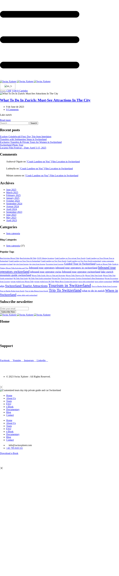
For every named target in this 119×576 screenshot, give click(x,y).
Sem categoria (13, 233)
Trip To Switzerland (65, 290)
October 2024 (13, 201)
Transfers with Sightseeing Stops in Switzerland (23, 139)
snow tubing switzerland (103, 281)
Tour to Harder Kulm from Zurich (12, 291)
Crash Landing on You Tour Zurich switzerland (84, 261)
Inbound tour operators (42, 267)
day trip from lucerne (21, 264)
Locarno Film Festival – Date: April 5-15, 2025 (23, 147)
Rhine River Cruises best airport (66, 281)
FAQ (2, 352)
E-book (3, 330)
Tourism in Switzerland (69, 285)
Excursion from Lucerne (55, 264)
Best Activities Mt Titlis (28, 258)
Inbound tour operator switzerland (81, 271)
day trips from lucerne (37, 264)
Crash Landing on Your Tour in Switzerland (24, 261)
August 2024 (12, 206)
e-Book (9, 406)
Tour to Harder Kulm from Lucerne (104, 286)
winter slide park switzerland (27, 295)
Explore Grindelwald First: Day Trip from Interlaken (25, 136)
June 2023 (11, 214)
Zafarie (21, 382)
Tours (9, 401)
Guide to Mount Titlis (104, 264)
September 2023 (14, 212)
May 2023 (11, 217)
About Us (11, 398)
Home (9, 395)
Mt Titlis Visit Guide (20, 278)
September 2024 (14, 203)
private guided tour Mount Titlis (22, 281)
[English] (7, 86)
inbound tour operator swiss (45, 271)
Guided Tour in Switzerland (79, 263)
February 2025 (13, 195)
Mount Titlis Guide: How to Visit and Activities (48, 275)
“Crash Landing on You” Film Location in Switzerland (53, 161)
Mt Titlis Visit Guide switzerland (40, 278)
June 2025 (11, 189)
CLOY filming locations (45, 258)
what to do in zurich (93, 290)
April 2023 (11, 220)
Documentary (6, 339)
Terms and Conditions (11, 355)
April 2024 (11, 209)
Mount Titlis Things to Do (75, 275)
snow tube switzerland (86, 281)
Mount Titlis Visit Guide (93, 275)
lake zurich (107, 271)
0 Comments (12, 109)
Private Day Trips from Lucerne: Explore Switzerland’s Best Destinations (78, 278)
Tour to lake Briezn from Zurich (36, 291)
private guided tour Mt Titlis (44, 281)
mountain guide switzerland (15, 275)
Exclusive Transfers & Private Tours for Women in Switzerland (31, 142)
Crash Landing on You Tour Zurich (53, 261)
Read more (5, 120)
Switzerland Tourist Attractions (26, 286)
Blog (2, 333)
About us (4, 328)
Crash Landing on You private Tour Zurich (70, 258)
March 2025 (12, 192)
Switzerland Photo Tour (11, 145)
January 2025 (12, 198)
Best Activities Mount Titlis (9, 258)
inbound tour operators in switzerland (76, 267)
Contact (4, 336)
